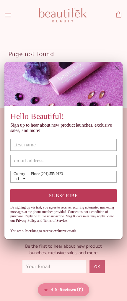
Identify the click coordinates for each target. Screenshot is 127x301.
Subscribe (63, 195)
